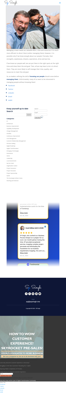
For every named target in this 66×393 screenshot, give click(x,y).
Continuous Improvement (13, 136)
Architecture (10, 123)
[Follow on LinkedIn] (33, 293)
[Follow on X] (29, 293)
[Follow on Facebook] (26, 293)
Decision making (11, 143)
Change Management (12, 131)
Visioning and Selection (13, 180)
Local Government (11, 161)
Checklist (9, 133)
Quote (8, 175)
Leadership (9, 158)
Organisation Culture (12, 165)
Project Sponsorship (12, 173)
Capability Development (13, 128)
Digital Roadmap (11, 146)
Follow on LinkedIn (15, 198)
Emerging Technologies (13, 151)
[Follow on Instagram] (36, 293)
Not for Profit (10, 163)
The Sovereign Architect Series (14, 178)
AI (7, 121)
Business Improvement (13, 126)
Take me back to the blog (33, 271)
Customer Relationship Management (16, 141)
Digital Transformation (12, 148)
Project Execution (11, 170)
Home (8, 156)
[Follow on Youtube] (39, 293)
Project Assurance (11, 168)
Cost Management (11, 138)
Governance (10, 153)
